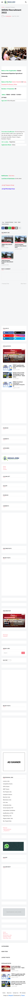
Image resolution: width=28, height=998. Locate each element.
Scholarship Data (7, 805)
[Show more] (19, 228)
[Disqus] (14, 304)
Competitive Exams (7, 783)
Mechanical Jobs (7, 799)
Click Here (11, 175)
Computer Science (7, 794)
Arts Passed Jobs (7, 791)
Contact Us (15, 992)
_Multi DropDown (7, 829)
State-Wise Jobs (7, 938)
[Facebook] (2, 228)
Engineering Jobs (7, 815)
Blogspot (11, 995)
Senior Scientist (16, 82)
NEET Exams (6, 789)
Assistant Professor (10, 7)
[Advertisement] (14, 33)
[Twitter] (6, 228)
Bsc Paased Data (7, 821)
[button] (2, 2)
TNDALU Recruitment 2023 (6, 245)
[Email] (16, 228)
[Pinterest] (13, 228)
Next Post (23, 283)
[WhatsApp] (9, 228)
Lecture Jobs (6, 781)
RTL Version (23, 992)
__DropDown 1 (6, 830)
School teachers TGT (8, 807)
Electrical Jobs (6, 797)
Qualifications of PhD (8, 813)
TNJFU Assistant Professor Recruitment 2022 (20, 246)
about (4, 468)
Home (2, 7)
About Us (5, 933)
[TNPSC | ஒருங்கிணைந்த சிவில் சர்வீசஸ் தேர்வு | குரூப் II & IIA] (7, 367)
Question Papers (7, 936)
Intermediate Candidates (9, 810)
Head (24, 82)
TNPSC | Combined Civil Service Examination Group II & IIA (18, 384)
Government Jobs (7, 935)
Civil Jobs (5, 802)
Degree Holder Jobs (8, 818)
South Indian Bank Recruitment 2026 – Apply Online (17, 968)
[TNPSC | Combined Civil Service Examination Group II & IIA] (7, 384)
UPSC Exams (6, 786)
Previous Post (5, 283)
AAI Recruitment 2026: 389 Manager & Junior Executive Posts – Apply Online (19, 375)
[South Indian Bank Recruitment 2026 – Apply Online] (5, 968)
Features (5, 827)
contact (5, 469)
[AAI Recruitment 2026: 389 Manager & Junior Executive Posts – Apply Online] (7, 375)
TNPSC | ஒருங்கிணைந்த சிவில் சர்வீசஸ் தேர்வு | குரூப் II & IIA (19, 366)
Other (15, 84)
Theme (23, 995)
